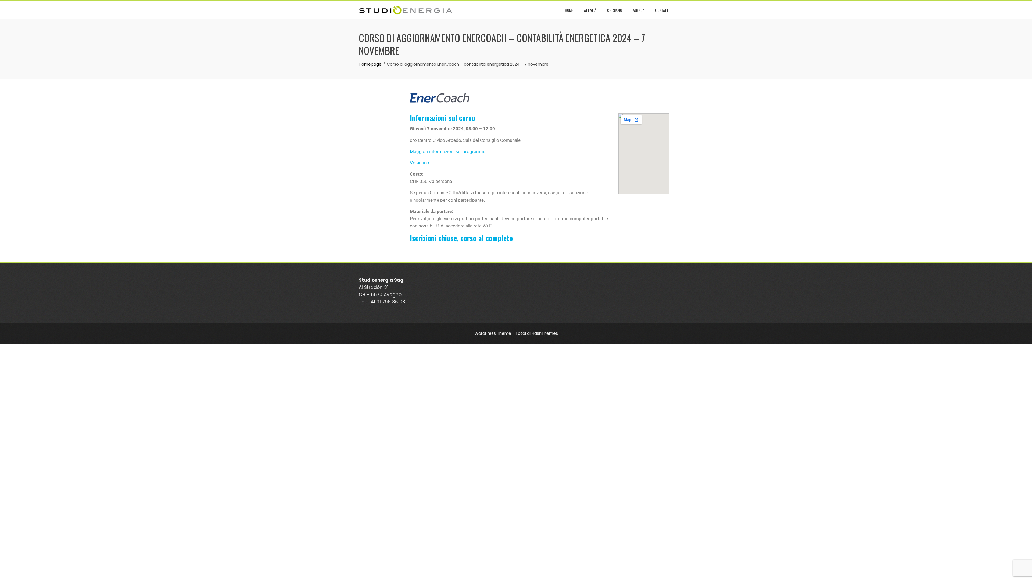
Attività (590, 10)
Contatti (662, 10)
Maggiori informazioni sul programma (448, 151)
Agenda (638, 10)
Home (569, 10)
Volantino (419, 162)
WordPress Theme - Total (500, 333)
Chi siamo (614, 10)
